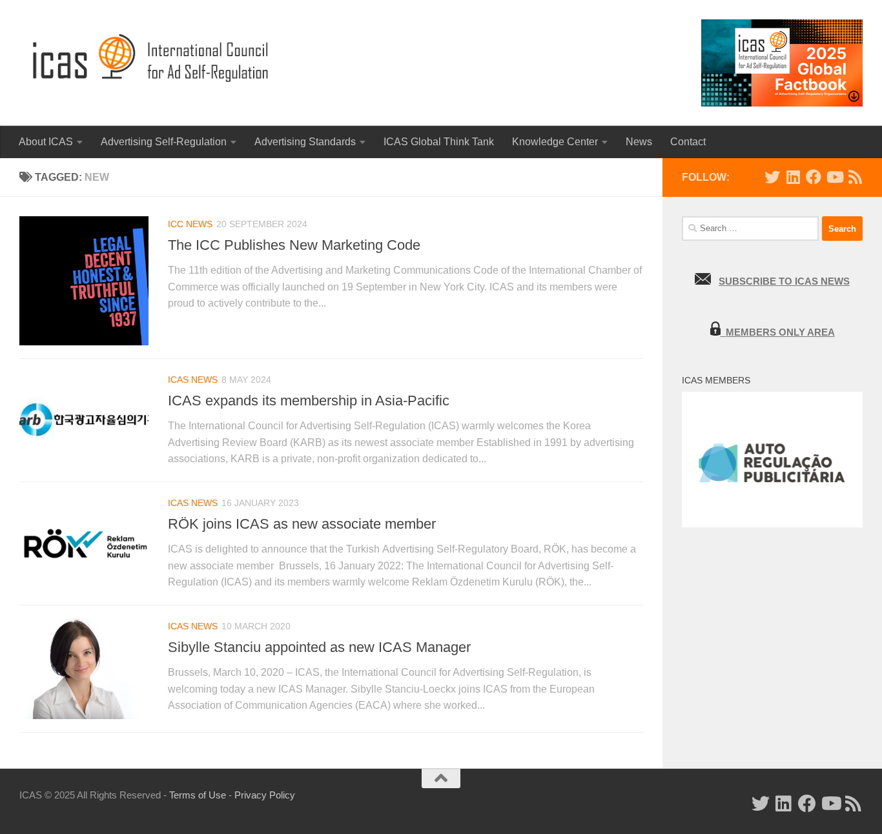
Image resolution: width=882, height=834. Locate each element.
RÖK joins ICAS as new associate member (302, 524)
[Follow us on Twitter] (772, 177)
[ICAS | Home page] (151, 58)
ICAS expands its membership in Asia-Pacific (308, 400)
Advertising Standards (305, 141)
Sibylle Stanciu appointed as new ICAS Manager (319, 647)
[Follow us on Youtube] (834, 177)
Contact (688, 141)
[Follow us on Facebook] (813, 177)
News (639, 141)
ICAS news (193, 379)
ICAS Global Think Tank (439, 141)
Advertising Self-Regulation (164, 141)
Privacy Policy (264, 794)
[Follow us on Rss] (855, 177)
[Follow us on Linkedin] (793, 177)
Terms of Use (197, 794)
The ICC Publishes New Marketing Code (294, 245)
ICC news (190, 224)
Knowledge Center (555, 141)
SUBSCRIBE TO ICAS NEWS (784, 281)
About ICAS (46, 141)
